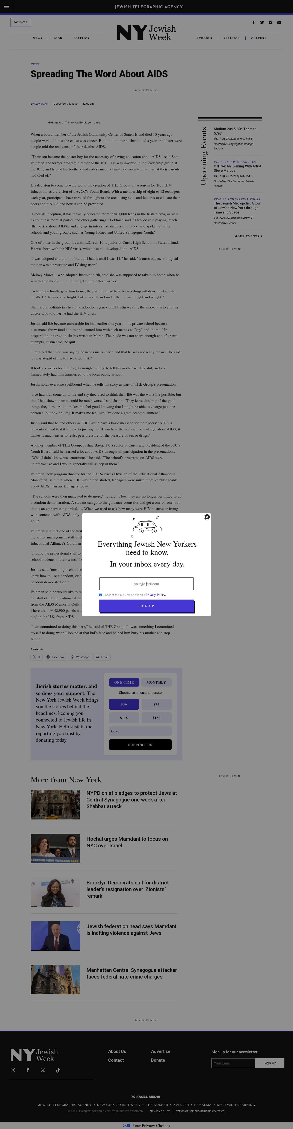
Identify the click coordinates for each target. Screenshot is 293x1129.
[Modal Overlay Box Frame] (146, 564)
